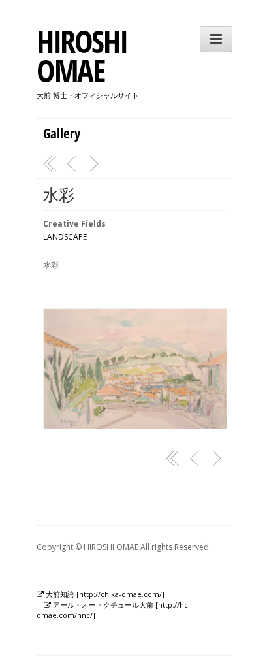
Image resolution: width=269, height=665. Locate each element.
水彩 (58, 194)
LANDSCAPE (65, 236)
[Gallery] (50, 164)
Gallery (61, 133)
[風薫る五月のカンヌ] (73, 164)
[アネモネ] (96, 164)
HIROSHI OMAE (82, 55)
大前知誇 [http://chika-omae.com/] (104, 594)
